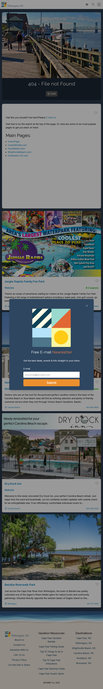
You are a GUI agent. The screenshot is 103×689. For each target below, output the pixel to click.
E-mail (26, 368)
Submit (51, 383)
